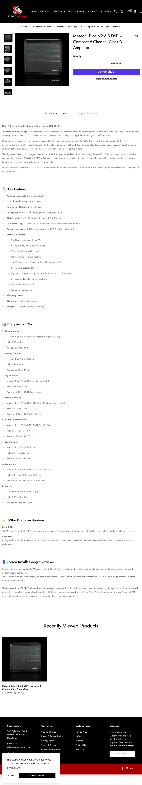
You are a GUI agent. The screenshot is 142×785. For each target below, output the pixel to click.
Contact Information (50, 749)
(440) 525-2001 (14, 743)
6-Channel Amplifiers (42, 26)
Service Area (81, 731)
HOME (34, 11)
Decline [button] (10, 775)
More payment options (106, 78)
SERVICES (44, 11)
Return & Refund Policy (52, 736)
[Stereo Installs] (17, 11)
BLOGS (68, 11)
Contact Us (80, 745)
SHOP (57, 11)
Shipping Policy (48, 731)
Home (24, 26)
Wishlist (79, 740)
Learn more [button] (13, 768)
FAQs (78, 736)
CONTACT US (95, 11)
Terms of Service (48, 745)
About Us (79, 749)
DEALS (107, 11)
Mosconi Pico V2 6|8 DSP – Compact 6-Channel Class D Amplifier (22, 687)
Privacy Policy (47, 740)
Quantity (77, 56)
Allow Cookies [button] (37, 775)
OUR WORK (80, 11)
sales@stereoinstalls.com (18, 747)
